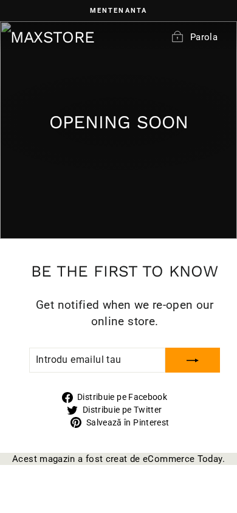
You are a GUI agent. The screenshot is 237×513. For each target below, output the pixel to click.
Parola (204, 37)
